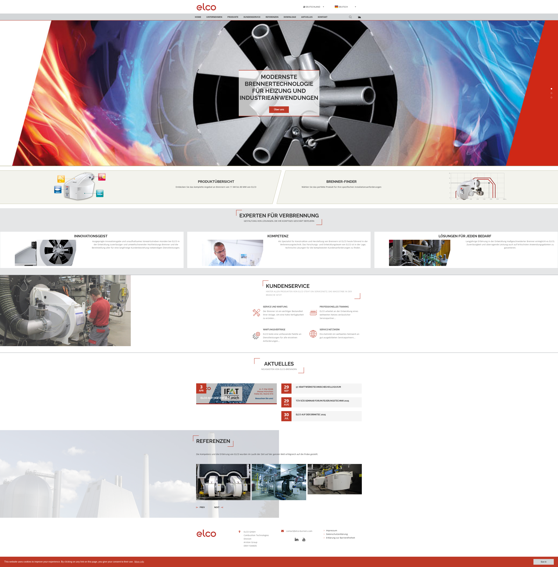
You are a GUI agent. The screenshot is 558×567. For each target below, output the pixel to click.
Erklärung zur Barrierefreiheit (340, 537)
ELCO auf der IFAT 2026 (216, 397)
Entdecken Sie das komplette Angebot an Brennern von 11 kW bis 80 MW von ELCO (216, 187)
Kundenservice (252, 17)
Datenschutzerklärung (337, 534)
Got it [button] (543, 562)
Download (290, 17)
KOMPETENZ (277, 236)
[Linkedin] (296, 539)
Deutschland (312, 6)
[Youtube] (304, 539)
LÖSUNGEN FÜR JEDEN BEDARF (465, 236)
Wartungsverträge (274, 329)
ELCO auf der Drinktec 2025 (321, 412)
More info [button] (139, 561)
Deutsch (343, 6)
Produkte (232, 17)
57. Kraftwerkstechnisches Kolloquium (322, 385)
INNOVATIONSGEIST (91, 236)
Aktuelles (307, 17)
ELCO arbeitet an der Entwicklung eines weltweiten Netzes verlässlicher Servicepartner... (339, 315)
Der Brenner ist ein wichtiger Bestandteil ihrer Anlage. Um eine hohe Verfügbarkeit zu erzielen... (283, 315)
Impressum (331, 530)
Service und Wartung (275, 307)
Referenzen (272, 17)
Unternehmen (214, 17)
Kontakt (322, 17)
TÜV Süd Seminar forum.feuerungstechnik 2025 (322, 399)
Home (198, 17)
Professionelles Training (334, 307)
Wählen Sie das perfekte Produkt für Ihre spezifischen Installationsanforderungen (341, 187)
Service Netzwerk (330, 329)
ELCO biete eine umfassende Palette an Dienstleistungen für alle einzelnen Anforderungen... (282, 337)
